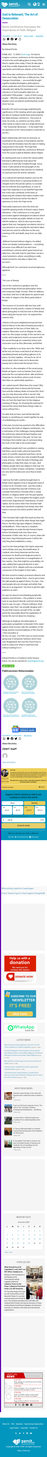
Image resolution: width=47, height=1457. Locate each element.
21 (7, 1243)
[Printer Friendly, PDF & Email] (8, 666)
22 (12, 1243)
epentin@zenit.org (35, 661)
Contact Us (33, 1428)
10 (23, 1235)
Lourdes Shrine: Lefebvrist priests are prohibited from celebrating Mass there (26, 1119)
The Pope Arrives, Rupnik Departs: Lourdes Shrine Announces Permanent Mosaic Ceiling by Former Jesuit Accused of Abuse (23, 1075)
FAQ (12, 1424)
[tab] (14, 1375)
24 (23, 1243)
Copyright (24, 1428)
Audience (19, 1424)
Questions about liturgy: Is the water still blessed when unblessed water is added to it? (28, 1095)
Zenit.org (25, 54)
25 (29, 1243)
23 (18, 1243)
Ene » (11, 1252)
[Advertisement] (23, 869)
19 (34, 1239)
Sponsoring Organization (33, 1424)
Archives (40, 36)
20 (40, 1239)
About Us (6, 1424)
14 (7, 1239)
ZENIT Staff (29, 36)
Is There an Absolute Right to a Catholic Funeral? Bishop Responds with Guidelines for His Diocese (27, 1131)
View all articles (9, 762)
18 (29, 1239)
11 (29, 1235)
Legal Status (14, 1428)
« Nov (6, 1252)
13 (40, 1235)
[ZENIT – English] (13, 4)
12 (34, 1235)
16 (18, 1239)
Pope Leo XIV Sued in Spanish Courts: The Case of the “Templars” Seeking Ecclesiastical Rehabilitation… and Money (27, 1108)
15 (12, 1239)
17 (23, 1239)
